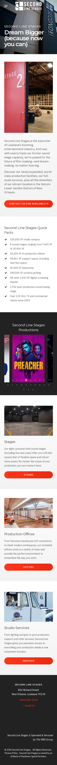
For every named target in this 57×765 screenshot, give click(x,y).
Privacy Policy (11, 753)
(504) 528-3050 (28, 699)
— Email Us (28, 705)
